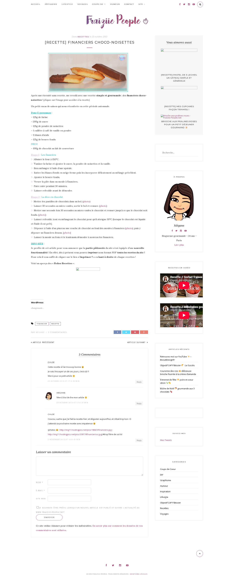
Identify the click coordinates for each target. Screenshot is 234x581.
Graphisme (165, 480)
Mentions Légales (138, 574)
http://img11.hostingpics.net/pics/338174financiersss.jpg (75, 434)
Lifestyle (67, 4)
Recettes (83, 37)
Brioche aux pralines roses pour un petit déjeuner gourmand (179, 124)
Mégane (40, 332)
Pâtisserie (51, 4)
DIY (161, 474)
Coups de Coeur (168, 469)
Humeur (115, 4)
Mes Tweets (166, 440)
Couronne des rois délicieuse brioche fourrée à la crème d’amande (178, 373)
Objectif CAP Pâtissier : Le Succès (177, 365)
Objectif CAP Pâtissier (170, 502)
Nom (39, 482)
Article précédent (43, 342)
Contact (129, 4)
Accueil (35, 4)
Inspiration (165, 491)
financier (42, 324)
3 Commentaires (57, 332)
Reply (139, 382)
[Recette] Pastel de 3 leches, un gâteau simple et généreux (179, 78)
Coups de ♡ (99, 4)
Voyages (83, 4)
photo (86, 201)
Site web (41, 499)
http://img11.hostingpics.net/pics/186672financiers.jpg (85, 429)
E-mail (40, 490)
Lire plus (179, 244)
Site (140, 4)
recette (55, 324)
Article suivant (136, 342)
